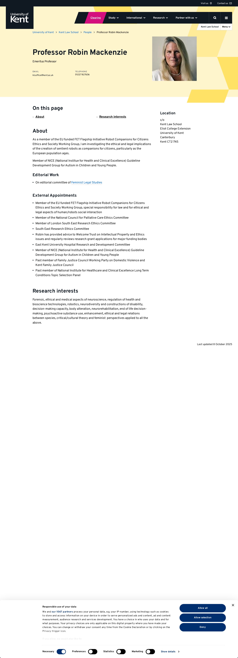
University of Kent (43, 32)
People (88, 32)
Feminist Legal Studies (86, 183)
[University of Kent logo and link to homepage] (20, 17)
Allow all (203, 608)
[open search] (215, 18)
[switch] (92, 651)
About (39, 117)
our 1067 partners (62, 611)
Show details (168, 651)
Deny (203, 627)
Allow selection (202, 617)
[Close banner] (233, 605)
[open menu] (226, 18)
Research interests (112, 117)
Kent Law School (69, 32)
